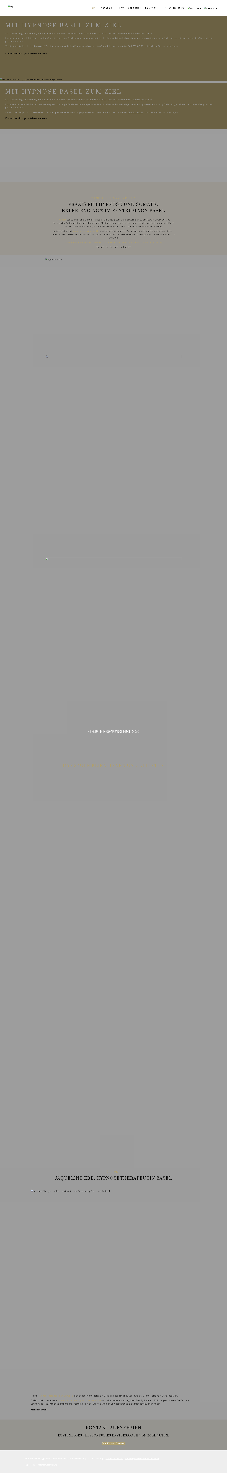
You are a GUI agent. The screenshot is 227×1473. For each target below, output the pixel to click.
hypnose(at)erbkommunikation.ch (142, 1458)
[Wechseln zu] (194, 8)
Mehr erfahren (39, 1409)
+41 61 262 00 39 (114, 1458)
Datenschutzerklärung (47, 1464)
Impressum (30, 1464)
